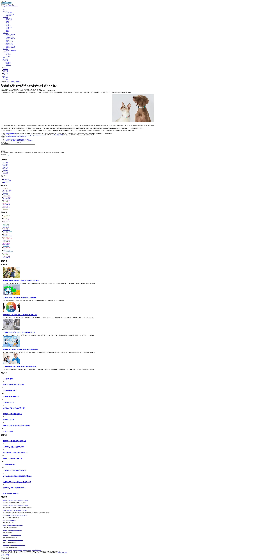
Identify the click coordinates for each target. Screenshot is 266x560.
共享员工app (6, 218)
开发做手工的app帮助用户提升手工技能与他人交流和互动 (19, 140)
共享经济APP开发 (10, 34)
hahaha (4, 505)
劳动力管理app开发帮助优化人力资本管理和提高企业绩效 (20, 315)
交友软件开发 (6, 256)
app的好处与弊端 (8, 379)
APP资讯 (5, 51)
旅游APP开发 (9, 35)
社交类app (5, 234)
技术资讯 (5, 167)
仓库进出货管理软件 (8, 251)
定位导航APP (6, 243)
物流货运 (8, 25)
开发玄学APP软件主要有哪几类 (12, 414)
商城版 (7, 22)
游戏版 (7, 21)
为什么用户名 (6, 545)
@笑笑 (4, 525)
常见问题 (5, 173)
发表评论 (3, 151)
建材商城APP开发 (7, 231)
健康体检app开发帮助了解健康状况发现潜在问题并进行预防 (20, 349)
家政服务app (6, 225)
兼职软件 (5, 217)
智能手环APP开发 (8, 402)
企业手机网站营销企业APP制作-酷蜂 (18, 545)
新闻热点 (5, 170)
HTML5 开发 (6, 182)
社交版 (7, 24)
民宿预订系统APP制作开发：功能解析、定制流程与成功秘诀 (21, 280)
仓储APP (5, 253)
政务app (5, 222)
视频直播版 (9, 18)
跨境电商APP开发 (8, 420)
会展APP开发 (9, 44)
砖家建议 (5, 530)
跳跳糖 (4, 500)
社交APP (5, 193)
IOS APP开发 (9, 15)
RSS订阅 (20, 550)
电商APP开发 (9, 41)
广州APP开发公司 (7, 190)
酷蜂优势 (8, 65)
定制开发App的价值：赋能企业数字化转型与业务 (17, 510)
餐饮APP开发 (9, 40)
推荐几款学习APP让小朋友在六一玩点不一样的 (17, 482)
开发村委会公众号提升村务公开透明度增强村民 (17, 515)
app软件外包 (6, 246)
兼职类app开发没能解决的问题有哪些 (14, 408)
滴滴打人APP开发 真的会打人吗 (12, 458)
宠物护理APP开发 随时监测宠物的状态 (14, 470)
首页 (4, 9)
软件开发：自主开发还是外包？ (15, 530)
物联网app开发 (9, 136)
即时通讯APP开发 (10, 47)
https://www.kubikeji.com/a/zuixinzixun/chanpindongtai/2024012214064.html (28, 135)
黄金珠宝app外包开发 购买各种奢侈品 (14, 488)
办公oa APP (6, 219)
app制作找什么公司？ (11, 520)
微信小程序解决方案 (11, 50)
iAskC (4, 515)
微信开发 (5, 49)
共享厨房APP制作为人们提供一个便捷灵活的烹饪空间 (19, 332)
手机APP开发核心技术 (9, 390)
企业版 (7, 28)
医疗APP (5, 194)
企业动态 (8, 54)
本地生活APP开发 (10, 38)
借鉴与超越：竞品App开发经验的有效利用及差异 (18, 500)
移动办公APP (6, 240)
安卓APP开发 (6, 198)
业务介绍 (8, 63)
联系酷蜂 (8, 62)
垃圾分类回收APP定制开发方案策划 (13, 384)
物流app (5, 249)
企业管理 (5, 168)
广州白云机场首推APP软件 (11, 493)
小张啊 (4, 540)
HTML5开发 (9, 12)
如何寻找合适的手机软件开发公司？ (15, 540)
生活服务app (6, 227)
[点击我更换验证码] (6, 143)
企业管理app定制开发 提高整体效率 (13, 447)
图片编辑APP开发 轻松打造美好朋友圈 (14, 441)
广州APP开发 (6, 244)
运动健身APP (6, 207)
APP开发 (5, 11)
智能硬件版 (9, 19)
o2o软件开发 (6, 224)
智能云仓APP (6, 250)
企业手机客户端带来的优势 (11, 396)
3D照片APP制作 (8, 431)
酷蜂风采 (15, 550)
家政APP (5, 228)
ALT (4, 520)
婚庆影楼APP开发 (10, 46)
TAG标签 (29, 550)
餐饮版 (7, 30)
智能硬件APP (16, 136)
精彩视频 (10, 550)
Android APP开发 (10, 14)
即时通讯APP (6, 237)
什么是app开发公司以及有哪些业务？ (15, 525)
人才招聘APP (6, 215)
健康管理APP (6, 200)
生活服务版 (9, 27)
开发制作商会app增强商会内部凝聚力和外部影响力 (17, 139)
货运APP (5, 254)
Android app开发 (7, 180)
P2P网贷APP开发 (10, 37)
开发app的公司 (6, 247)
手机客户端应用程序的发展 (16, 535)
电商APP (5, 201)
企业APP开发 (6, 241)
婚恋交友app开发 (7, 235)
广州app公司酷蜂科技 (57, 135)
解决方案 (5, 33)
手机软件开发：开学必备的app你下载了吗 (15, 452)
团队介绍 (5, 57)
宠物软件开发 (23, 136)
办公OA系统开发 (7, 238)
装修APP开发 (6, 204)
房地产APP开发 (7, 197)
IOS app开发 (6, 179)
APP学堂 (5, 171)
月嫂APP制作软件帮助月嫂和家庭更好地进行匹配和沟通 (19, 366)
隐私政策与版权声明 (36, 550)
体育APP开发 (6, 196)
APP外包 (5, 206)
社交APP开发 (6, 257)
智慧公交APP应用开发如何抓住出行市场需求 (16, 425)
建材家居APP (6, 233)
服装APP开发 (9, 43)
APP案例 (5, 17)
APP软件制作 (6, 203)
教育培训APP (6, 191)
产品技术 (8, 53)
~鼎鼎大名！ (5, 535)
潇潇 (4, 510)
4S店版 (7, 31)
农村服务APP (6, 221)
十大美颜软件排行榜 (9, 464)
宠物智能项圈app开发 (11, 133)
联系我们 (5, 550)
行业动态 (8, 56)
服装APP (5, 209)
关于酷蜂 (5, 60)
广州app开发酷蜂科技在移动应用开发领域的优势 (17, 476)
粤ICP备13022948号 (62, 552)
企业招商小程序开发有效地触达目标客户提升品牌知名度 (19, 297)
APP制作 (5, 188)
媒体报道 (5, 59)
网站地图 (25, 550)
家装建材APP (6, 230)
